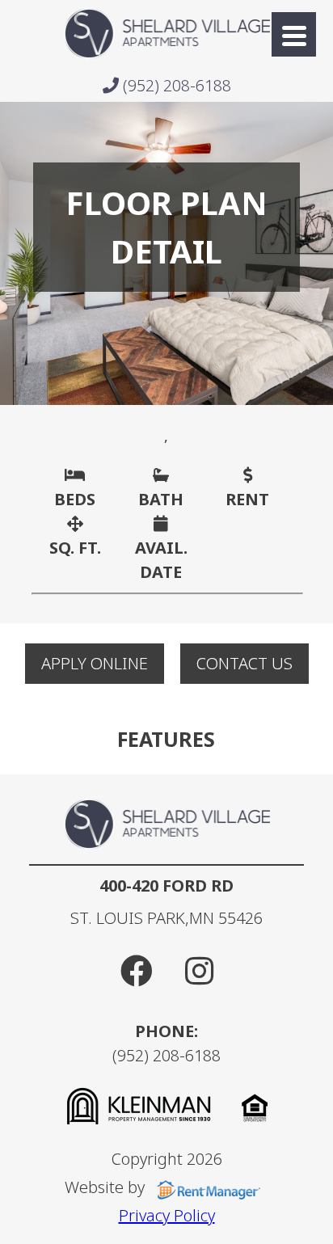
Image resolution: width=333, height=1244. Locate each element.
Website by (107, 1187)
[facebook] (136, 970)
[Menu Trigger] (294, 34)
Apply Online (94, 663)
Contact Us (244, 663)
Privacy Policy (167, 1215)
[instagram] (199, 970)
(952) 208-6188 (175, 85)
